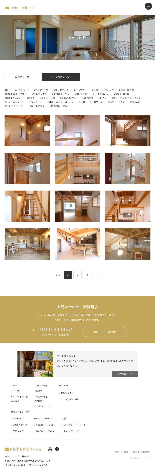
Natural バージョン (45, 424)
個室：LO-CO (122, 94)
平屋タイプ (18, 431)
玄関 (82, 101)
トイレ (103, 97)
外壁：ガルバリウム (16, 94)
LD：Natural (102, 94)
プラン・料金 (41, 385)
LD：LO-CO (82, 94)
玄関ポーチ (97, 101)
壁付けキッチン (61, 94)
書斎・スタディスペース (61, 101)
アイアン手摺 (42, 90)
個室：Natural (13, 97)
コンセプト (16, 391)
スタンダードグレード (75, 424)
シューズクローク (15, 101)
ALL (8, 90)
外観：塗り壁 (127, 90)
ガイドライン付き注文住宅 (19, 398)
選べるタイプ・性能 (20, 411)
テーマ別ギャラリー (61, 76)
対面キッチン (40, 94)
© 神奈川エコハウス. (140, 458)
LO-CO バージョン (45, 431)
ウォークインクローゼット (127, 97)
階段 (111, 101)
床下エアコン (38, 105)
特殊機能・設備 (59, 105)
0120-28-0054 (53, 329)
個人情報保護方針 (141, 451)
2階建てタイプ (20, 424)
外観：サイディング (103, 90)
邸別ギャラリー (23, 76)
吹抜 (122, 101)
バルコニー (81, 90)
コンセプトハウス (43, 406)
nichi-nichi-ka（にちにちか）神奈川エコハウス (19, 7)
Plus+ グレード (71, 431)
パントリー (36, 101)
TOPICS (38, 391)
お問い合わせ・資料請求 (104, 331)
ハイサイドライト (15, 105)
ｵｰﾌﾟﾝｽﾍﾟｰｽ (22, 90)
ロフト (31, 97)
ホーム (14, 385)
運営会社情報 (121, 451)
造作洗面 (88, 97)
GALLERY (63, 385)
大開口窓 (135, 101)
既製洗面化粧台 (69, 97)
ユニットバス (48, 97)
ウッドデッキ (62, 90)
